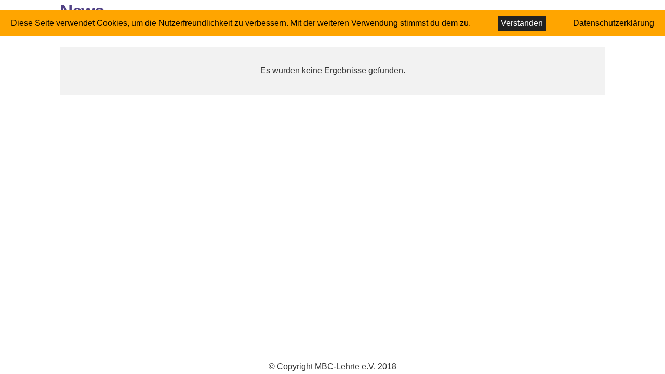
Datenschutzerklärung (613, 23)
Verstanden (522, 23)
